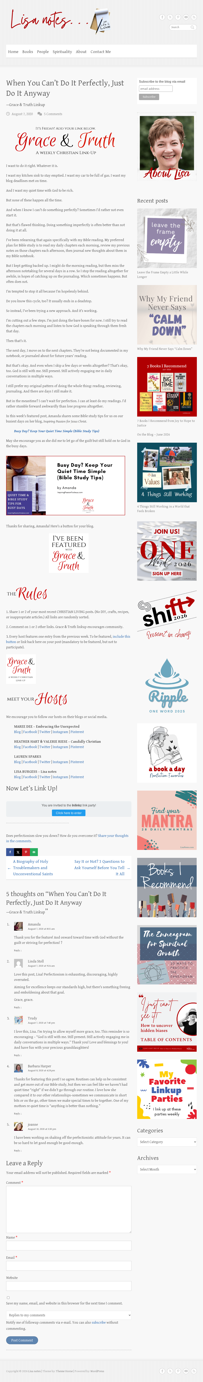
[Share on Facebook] (10, 852)
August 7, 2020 (22, 114)
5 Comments (53, 114)
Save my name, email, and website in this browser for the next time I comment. (64, 1303)
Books (27, 51)
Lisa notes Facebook (162, 17)
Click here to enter (68, 813)
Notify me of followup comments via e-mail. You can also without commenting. (62, 1325)
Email (11, 1258)
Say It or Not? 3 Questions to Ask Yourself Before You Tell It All (102, 867)
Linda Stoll (36, 961)
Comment (14, 1183)
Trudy (32, 1018)
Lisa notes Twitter (170, 17)
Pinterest (77, 732)
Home (13, 51)
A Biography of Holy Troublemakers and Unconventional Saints (30, 867)
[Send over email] (34, 852)
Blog (17, 732)
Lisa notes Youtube (186, 17)
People (43, 51)
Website (12, 1278)
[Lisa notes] (59, 20)
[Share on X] (18, 852)
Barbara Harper (39, 1066)
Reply (18, 950)
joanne (33, 1124)
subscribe (99, 1322)
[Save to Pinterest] (26, 852)
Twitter (44, 732)
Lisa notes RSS (194, 17)
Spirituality (62, 51)
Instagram (60, 732)
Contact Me (101, 51)
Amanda (34, 924)
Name (11, 1237)
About (81, 51)
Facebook (30, 732)
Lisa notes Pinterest (178, 17)
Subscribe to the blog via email (162, 81)
